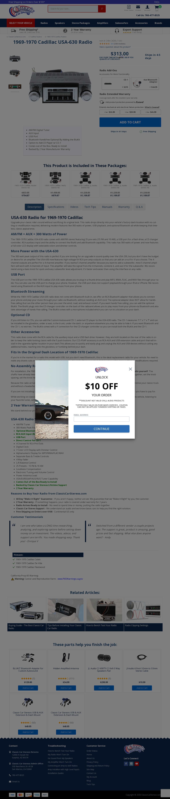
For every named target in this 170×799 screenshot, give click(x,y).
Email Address (81, 415)
